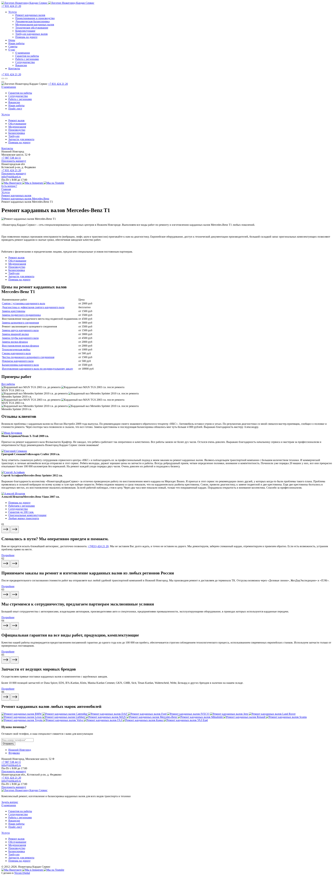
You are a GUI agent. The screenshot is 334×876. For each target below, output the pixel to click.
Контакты (14, 68)
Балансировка (16, 133)
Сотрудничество (25, 62)
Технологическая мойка (16, 349)
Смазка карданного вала (16, 353)
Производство (16, 129)
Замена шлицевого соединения (20, 322)
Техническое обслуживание (31, 27)
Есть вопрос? (9, 186)
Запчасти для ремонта (21, 139)
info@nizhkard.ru (11, 176)
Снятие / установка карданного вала (23, 303)
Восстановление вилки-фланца (20, 345)
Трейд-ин (13, 136)
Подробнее (7, 555)
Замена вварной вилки (15, 334)
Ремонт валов (16, 120)
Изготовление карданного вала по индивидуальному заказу (37, 368)
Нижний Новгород (19, 749)
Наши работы (16, 43)
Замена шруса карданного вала (20, 330)
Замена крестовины (13, 311)
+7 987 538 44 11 (11, 157)
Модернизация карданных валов (34, 24)
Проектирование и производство (35, 18)
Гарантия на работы (27, 55)
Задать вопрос (9, 802)
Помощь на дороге (26, 37)
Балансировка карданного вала (20, 364)
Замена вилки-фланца (15, 341)
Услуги (12, 11)
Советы (12, 46)
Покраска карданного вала (18, 361)
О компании (22, 52)
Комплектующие (25, 30)
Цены (11, 40)
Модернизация (17, 126)
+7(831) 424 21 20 (98, 546)
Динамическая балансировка (32, 21)
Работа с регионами (27, 59)
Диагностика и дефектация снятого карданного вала (33, 307)
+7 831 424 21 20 (11, 6)
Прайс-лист (15, 108)
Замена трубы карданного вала (20, 337)
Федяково (14, 752)
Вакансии (21, 65)
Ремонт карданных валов (30, 15)
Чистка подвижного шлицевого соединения (28, 357)
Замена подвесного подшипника (21, 314)
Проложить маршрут (13, 160)
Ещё (205, 720)
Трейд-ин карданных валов (31, 33)
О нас (11, 49)
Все (8, 384)
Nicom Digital (22, 872)
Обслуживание (17, 123)
